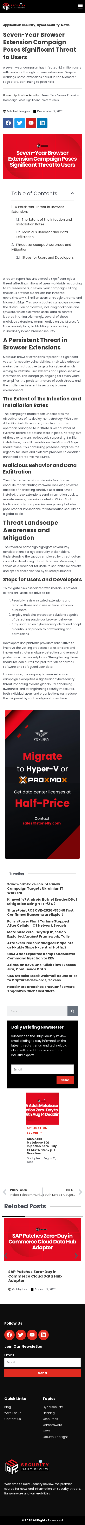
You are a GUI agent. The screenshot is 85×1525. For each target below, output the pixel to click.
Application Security (26, 95)
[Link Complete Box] (42, 888)
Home (7, 95)
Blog (7, 1407)
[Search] (72, 1011)
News (46, 1431)
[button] (64, 6)
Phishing (48, 1413)
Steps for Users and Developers (48, 257)
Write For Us (12, 1413)
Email (9, 1355)
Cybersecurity (52, 1407)
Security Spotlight (55, 1437)
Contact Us (12, 1419)
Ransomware (52, 1425)
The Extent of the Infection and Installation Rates (44, 222)
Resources (50, 1419)
